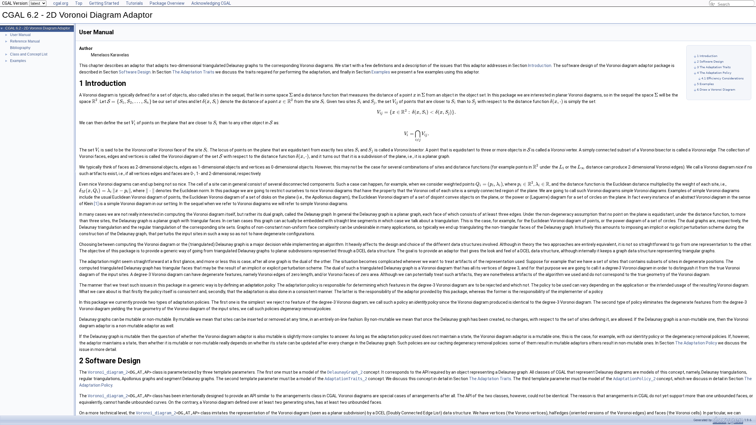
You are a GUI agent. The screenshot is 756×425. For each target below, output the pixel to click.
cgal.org (60, 3)
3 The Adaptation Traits (714, 67)
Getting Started (104, 3)
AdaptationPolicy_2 (634, 378)
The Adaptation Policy (696, 343)
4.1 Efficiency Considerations (722, 78)
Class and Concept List (28, 54)
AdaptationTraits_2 (346, 378)
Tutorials (134, 3)
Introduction (539, 65)
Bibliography (20, 48)
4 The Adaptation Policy (714, 72)
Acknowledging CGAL (211, 3)
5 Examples (705, 84)
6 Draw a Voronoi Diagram (716, 89)
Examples (18, 61)
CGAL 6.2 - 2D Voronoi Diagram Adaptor (37, 28)
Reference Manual (25, 41)
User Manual (20, 35)
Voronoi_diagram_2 (108, 372)
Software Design (135, 72)
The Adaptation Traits (193, 72)
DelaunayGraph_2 (345, 372)
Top (78, 3)
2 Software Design (710, 61)
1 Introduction (707, 56)
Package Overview (167, 3)
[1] (96, 203)
